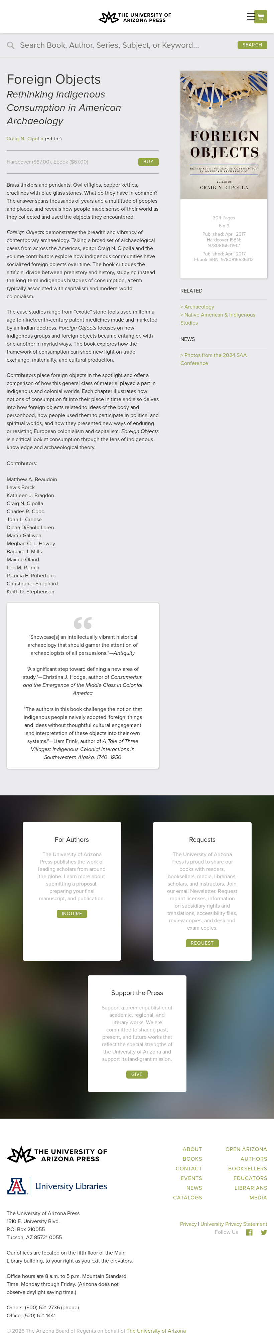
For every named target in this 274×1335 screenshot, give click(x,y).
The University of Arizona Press (134, 16)
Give (137, 1074)
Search (252, 44)
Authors (254, 1159)
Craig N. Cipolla (25, 138)
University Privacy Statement (233, 1224)
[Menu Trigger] (251, 16)
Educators (250, 1178)
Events (191, 1178)
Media (258, 1197)
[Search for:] (137, 46)
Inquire (72, 913)
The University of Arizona (156, 1331)
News (187, 339)
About (192, 1149)
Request (202, 943)
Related (191, 291)
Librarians (251, 1188)
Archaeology (199, 307)
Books (192, 1159)
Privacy (188, 1224)
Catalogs (187, 1197)
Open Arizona (246, 1149)
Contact (189, 1168)
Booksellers (247, 1168)
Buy (148, 161)
